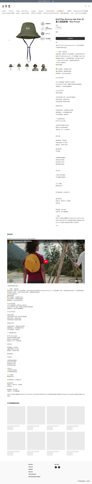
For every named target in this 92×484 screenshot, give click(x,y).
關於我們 (30, 464)
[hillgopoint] (6, 6)
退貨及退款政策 (32, 474)
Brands (4, 11)
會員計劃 (30, 467)
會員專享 (69, 11)
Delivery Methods (50, 11)
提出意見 (88, 481)
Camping (33, 11)
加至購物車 (70, 38)
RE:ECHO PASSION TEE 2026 (51, 13)
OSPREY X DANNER (36, 13)
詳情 (53, 1)
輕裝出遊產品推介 (65, 13)
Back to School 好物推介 (81, 13)
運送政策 (30, 471)
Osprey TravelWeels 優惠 (8, 13)
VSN (72, 13)
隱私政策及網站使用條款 (34, 476)
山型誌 (17, 13)
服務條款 (30, 469)
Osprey (18, 11)
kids (57, 225)
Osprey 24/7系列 (25, 13)
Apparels (41, 11)
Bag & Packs (25, 11)
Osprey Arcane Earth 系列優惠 (80, 11)
